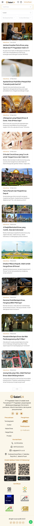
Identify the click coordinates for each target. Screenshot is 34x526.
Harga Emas (9, 432)
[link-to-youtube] (20, 522)
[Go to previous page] (13, 388)
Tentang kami (9, 421)
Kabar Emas (9, 428)
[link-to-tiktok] (11, 522)
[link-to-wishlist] (18, 2)
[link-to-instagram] (14, 522)
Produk (9, 436)
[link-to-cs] (31, 522)
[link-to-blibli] (17, 413)
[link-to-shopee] (21, 413)
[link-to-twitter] (23, 522)
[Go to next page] (20, 388)
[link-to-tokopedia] (12, 413)
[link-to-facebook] (17, 522)
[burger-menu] (2, 2)
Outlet (9, 425)
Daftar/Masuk (28, 2)
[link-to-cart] (21, 2)
